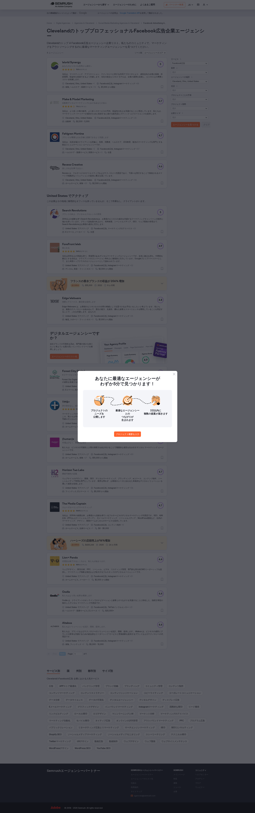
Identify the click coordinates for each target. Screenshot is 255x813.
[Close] (174, 374)
